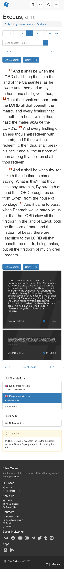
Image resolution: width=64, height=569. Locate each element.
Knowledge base (14, 519)
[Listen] (40, 4)
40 (56, 33)
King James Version (23, 24)
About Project (12, 503)
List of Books (29, 366)
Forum (10, 526)
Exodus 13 (41, 24)
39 (49, 33)
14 (36, 33)
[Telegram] (33, 538)
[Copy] (35, 60)
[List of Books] (32, 4)
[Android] (12, 550)
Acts (17, 476)
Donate (56, 564)
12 (23, 33)
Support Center (13, 516)
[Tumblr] (45, 538)
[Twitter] (40, 538)
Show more (11, 406)
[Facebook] (13, 538)
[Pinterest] (52, 538)
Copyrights (11, 507)
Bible (7, 24)
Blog (9, 487)
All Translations (16, 423)
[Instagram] (27, 538)
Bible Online (13, 561)
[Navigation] (56, 4)
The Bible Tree (13, 490)
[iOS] (5, 550)
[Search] (48, 4)
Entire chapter (12, 59)
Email (8, 523)
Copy (28, 59)
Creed (9, 500)
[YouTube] (20, 538)
